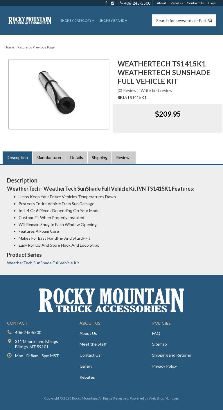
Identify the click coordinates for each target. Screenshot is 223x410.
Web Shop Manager (163, 398)
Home (9, 47)
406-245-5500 (136, 3)
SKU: (122, 97)
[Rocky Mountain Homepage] (30, 20)
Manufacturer (49, 157)
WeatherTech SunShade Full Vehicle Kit (43, 262)
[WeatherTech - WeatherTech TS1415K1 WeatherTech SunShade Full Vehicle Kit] (59, 94)
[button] (76, 20)
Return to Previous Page (36, 47)
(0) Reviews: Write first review (145, 90)
